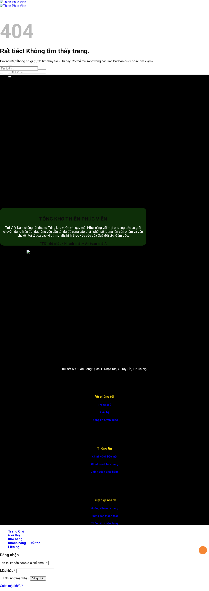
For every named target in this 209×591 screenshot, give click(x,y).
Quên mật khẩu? (11, 586)
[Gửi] (9, 65)
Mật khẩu (8, 570)
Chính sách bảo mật (104, 456)
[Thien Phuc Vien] (13, 4)
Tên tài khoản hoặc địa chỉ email (24, 563)
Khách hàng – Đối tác (24, 543)
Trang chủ (104, 404)
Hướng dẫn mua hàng (104, 508)
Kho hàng (15, 539)
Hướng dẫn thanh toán (104, 515)
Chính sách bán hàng (104, 464)
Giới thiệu (15, 535)
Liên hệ (104, 412)
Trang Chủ (16, 15)
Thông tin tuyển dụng (104, 419)
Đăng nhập (38, 578)
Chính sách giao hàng (105, 471)
